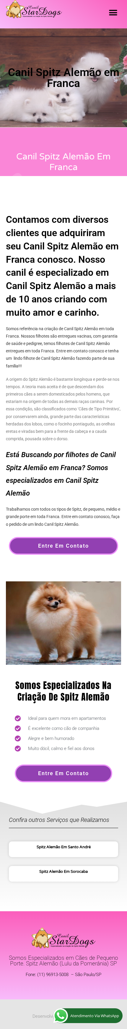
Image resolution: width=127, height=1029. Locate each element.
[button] (113, 12)
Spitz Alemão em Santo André (64, 847)
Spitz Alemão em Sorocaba (63, 871)
